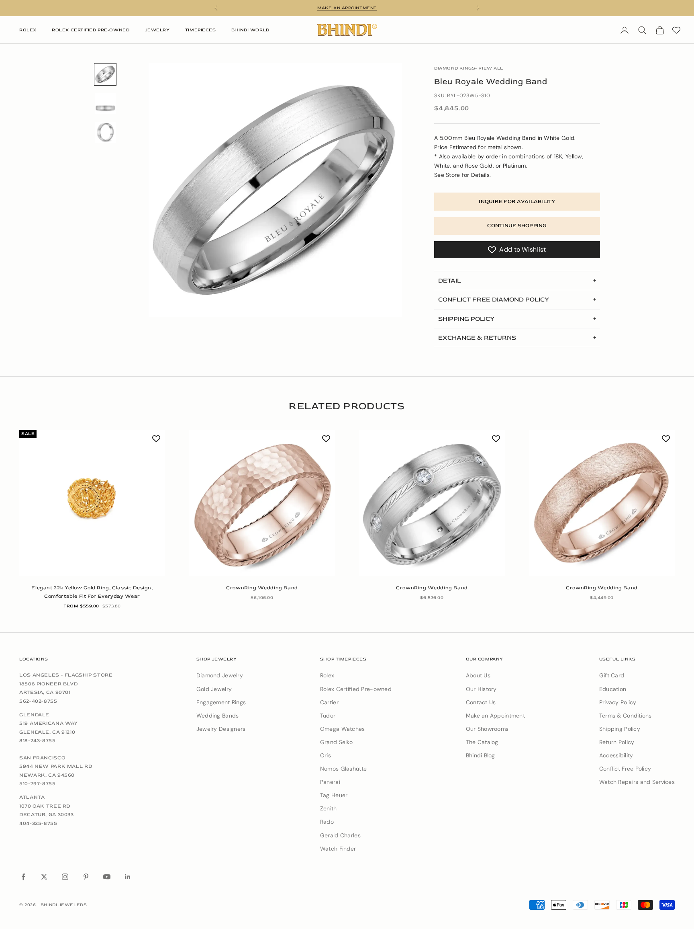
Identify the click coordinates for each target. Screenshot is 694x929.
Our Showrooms (487, 728)
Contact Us (481, 702)
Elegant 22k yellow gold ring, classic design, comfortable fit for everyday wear (92, 591)
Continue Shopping (517, 225)
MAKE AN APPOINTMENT (346, 7)
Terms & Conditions (625, 715)
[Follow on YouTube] (107, 877)
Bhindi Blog (480, 755)
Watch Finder (338, 848)
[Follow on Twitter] (44, 877)
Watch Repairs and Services (637, 781)
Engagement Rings (221, 702)
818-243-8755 (37, 740)
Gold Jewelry (214, 689)
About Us (478, 675)
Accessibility (616, 755)
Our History (481, 689)
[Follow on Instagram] (65, 877)
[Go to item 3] (105, 132)
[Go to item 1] (105, 74)
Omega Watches (342, 728)
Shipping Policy (619, 728)
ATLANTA (32, 797)
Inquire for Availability (517, 201)
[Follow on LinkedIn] (128, 877)
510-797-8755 (37, 783)
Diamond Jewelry (219, 675)
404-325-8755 (38, 823)
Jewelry (157, 30)
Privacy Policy (618, 702)
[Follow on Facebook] (23, 877)
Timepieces (200, 30)
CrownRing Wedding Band (262, 587)
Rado (327, 821)
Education (613, 689)
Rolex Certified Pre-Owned (90, 30)
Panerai (330, 781)
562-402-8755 (38, 701)
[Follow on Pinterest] (86, 877)
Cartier (329, 702)
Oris (325, 755)
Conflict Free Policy (625, 768)
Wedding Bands (217, 715)
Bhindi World (250, 30)
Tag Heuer (334, 795)
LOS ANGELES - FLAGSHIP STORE (66, 675)
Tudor (327, 715)
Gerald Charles (340, 835)
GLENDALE (34, 715)
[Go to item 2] (105, 103)
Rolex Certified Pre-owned (356, 689)
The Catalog (482, 742)
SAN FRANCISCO (42, 758)
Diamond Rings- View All (468, 68)
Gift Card (612, 675)
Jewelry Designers (221, 728)
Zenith (328, 808)
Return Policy (617, 742)
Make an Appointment (495, 715)
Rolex (28, 30)
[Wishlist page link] (676, 30)
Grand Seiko (336, 742)
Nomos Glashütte (343, 768)
